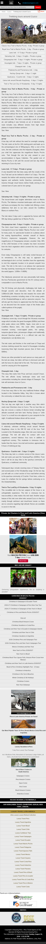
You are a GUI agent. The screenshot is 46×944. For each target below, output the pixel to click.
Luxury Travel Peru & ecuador (23, 876)
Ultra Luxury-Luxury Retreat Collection (23, 815)
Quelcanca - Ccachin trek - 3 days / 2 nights (23, 77)
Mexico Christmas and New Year (23, 647)
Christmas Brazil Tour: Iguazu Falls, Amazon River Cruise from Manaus (23, 659)
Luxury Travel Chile (23, 829)
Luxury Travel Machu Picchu (23, 844)
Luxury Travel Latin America (23, 811)
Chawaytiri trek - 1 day (23, 66)
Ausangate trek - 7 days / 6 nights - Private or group (23, 63)
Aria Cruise (23, 786)
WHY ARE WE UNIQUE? (23, 565)
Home (3, 11)
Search (37, 7)
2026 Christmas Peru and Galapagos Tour (23, 639)
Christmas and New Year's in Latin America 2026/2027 (23, 663)
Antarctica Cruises (23, 794)
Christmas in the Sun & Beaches (23, 674)
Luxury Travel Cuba (23, 887)
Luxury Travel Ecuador (23, 840)
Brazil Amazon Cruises (23, 790)
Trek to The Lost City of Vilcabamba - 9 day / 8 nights (23, 84)
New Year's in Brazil (23, 654)
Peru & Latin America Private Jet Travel (23, 716)
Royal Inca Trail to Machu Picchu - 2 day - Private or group (23, 49)
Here (7, 130)
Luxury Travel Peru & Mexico (23, 883)
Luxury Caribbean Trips (23, 833)
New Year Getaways (23, 685)
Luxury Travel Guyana (23, 858)
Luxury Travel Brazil (23, 826)
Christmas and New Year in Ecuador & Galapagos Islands (23, 629)
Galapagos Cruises (23, 776)
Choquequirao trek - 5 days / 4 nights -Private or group (23, 60)
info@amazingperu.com (30, 3)
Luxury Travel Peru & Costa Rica (23, 879)
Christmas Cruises (23, 681)
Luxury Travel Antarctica (23, 865)
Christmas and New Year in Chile (23, 632)
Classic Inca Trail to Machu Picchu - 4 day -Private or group (23, 46)
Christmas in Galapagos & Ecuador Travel (23, 601)
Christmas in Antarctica (23, 670)
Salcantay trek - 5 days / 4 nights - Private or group (23, 56)
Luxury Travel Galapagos (23, 836)
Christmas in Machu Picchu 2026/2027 (23, 597)
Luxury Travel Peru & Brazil (23, 872)
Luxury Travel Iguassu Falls (23, 851)
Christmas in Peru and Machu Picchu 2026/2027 (23, 612)
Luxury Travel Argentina (23, 822)
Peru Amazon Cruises (23, 779)
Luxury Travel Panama (23, 869)
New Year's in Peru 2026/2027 (23, 650)
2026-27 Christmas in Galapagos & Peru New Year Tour (23, 605)
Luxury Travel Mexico (23, 854)
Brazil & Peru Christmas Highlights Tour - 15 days (23, 667)
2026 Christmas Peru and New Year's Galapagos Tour (23, 643)
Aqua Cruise (23, 783)
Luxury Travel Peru (23, 818)
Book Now (23, 561)
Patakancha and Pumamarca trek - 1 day (23, 70)
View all (23, 618)
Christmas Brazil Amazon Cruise (23, 622)
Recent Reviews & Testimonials (23, 800)
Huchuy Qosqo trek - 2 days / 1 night (23, 73)
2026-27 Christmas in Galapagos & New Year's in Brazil (23, 609)
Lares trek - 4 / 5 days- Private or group (23, 53)
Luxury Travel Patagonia (23, 847)
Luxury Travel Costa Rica (23, 861)
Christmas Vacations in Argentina (23, 636)
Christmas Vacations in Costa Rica (23, 625)
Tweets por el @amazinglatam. (10, 893)
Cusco (9, 11)
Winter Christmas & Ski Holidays (23, 678)
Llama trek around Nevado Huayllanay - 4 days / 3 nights (23, 80)
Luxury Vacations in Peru (23, 747)
